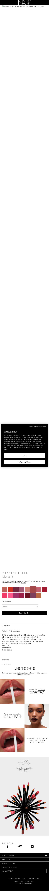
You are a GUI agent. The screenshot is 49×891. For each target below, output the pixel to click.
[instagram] (32, 846)
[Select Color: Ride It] (27, 595)
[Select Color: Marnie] (21, 589)
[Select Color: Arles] (4, 595)
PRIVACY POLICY (14, 879)
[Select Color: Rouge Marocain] (21, 595)
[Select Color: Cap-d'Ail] (39, 589)
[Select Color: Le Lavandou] (33, 595)
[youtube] (19, 846)
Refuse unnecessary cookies (37, 426)
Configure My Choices (24, 462)
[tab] (24, 855)
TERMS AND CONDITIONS (31, 879)
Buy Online (23, 613)
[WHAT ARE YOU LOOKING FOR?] (43, 3)
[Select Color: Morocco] (39, 595)
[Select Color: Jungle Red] (16, 589)
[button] (24, 6)
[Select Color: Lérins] (33, 589)
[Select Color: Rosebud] (10, 589)
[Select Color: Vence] (4, 589)
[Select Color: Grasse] (10, 595)
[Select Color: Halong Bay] (27, 589)
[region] (24, 445)
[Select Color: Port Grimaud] (16, 595)
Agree (24, 456)
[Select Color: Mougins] (44, 589)
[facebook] (7, 847)
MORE (23, 583)
